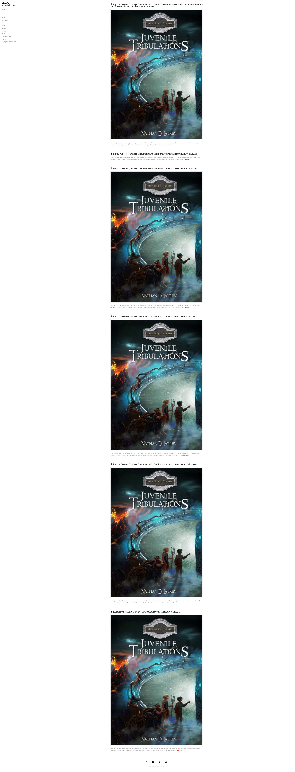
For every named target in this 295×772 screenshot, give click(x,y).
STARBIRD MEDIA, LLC (160, 766)
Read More (169, 145)
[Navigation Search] (9, 45)
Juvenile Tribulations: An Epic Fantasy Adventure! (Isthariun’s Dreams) (147, 612)
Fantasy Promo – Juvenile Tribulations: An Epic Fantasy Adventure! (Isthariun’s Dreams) (155, 154)
